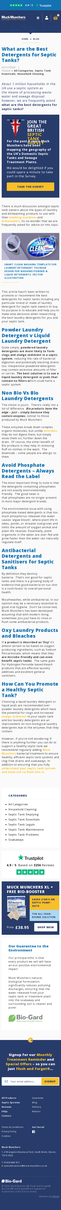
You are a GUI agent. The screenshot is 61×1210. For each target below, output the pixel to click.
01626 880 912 (12, 1162)
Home (25, 39)
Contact (6, 1115)
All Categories (23, 70)
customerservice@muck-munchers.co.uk (25, 1165)
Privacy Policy (9, 1131)
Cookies (6, 1136)
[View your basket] (55, 18)
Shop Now (45, 927)
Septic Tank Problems (23, 834)
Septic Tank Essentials (24, 819)
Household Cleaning (30, 73)
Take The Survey (30, 187)
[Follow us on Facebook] (33, 1131)
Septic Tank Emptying (23, 814)
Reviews (7, 1106)
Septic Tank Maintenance (26, 829)
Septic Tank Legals (21, 824)
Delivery (36, 1106)
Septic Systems (11, 1102)
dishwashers (11, 221)
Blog (34, 1102)
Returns (36, 1111)
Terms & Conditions (12, 1127)
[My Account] (46, 18)
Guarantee (38, 1098)
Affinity (55, 1196)
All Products (9, 1098)
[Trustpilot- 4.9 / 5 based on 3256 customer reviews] (30, 5)
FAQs (5, 1111)
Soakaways (16, 840)
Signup (50, 1081)
